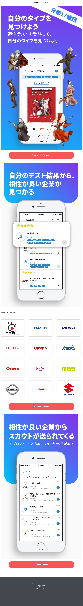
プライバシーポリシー (41, 588)
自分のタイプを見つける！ (41, 155)
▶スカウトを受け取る (41, 406)
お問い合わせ (41, 586)
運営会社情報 (41, 585)
